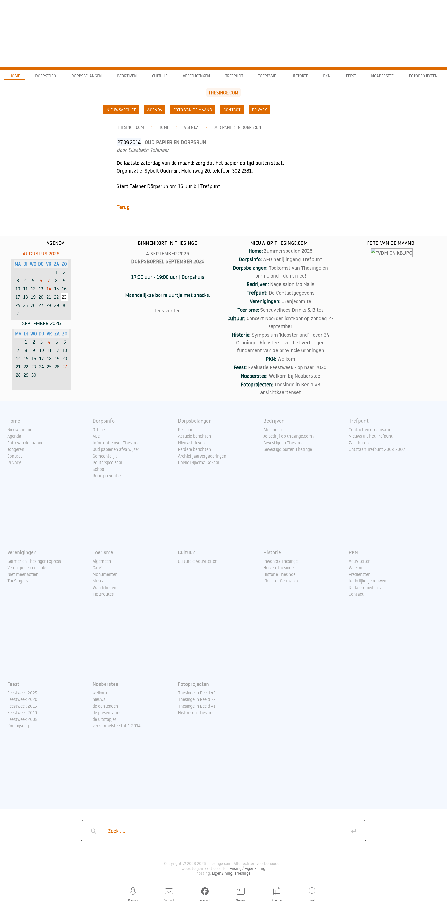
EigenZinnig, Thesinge (231, 873)
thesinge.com (130, 127)
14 (48, 289)
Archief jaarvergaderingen (202, 456)
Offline (99, 429)
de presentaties (107, 712)
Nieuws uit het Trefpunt (371, 436)
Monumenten (105, 574)
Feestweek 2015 (22, 706)
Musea (99, 581)
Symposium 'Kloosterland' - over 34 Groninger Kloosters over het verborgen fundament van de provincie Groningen (282, 342)
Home (14, 76)
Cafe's (98, 568)
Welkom (286, 358)
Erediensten (359, 574)
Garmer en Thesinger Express (34, 561)
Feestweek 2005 (22, 719)
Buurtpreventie (107, 476)
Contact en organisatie (370, 429)
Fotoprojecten (423, 76)
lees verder (167, 310)
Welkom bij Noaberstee (294, 375)
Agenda (154, 109)
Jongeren (15, 449)
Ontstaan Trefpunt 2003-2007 (377, 449)
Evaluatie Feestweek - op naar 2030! (287, 367)
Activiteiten (359, 561)
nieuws (99, 699)
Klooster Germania (280, 581)
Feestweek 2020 (22, 699)
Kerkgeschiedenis (365, 588)
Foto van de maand (193, 109)
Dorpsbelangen (86, 76)
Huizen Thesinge (278, 568)
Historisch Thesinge (196, 712)
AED (96, 436)
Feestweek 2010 (22, 712)
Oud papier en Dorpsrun (237, 127)
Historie (299, 76)
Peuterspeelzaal (107, 462)
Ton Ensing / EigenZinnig (243, 868)
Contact (232, 109)
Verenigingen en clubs (27, 568)
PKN (327, 76)
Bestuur (185, 429)
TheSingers (17, 581)
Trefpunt (234, 76)
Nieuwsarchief (121, 109)
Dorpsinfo (45, 76)
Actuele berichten (194, 436)
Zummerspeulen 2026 (288, 250)
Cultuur (160, 76)
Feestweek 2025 (22, 693)
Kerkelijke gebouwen (367, 581)
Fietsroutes (103, 594)
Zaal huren (359, 443)
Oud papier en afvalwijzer (116, 449)
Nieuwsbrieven (191, 443)
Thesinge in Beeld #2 (197, 699)
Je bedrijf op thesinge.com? (288, 436)
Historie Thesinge (279, 574)
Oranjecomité (296, 301)
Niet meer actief (22, 574)
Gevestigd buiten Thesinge (287, 449)
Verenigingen (196, 76)
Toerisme (267, 76)
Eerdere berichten (194, 449)
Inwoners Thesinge (280, 561)
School (99, 469)
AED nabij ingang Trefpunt (292, 259)
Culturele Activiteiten (197, 561)
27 (64, 367)
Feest (351, 76)
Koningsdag (18, 726)
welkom (100, 693)
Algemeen (272, 429)
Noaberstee (382, 76)
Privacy (259, 109)
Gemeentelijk (105, 456)
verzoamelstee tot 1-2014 (117, 726)
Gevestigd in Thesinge (283, 443)
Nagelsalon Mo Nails (292, 284)
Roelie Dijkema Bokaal (198, 462)
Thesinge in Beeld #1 (196, 706)
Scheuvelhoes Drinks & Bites (292, 309)
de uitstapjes (104, 719)
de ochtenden (105, 706)
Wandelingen (104, 588)
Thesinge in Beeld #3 (197, 693)
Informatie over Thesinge (116, 443)
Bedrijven (127, 76)
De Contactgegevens (292, 292)
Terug (123, 206)
